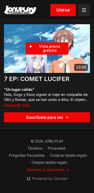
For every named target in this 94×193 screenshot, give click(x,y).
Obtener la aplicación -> (48, 170)
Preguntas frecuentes (27, 155)
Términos (35, 148)
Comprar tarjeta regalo (68, 155)
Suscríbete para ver (44, 117)
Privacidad (56, 148)
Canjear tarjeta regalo (49, 162)
